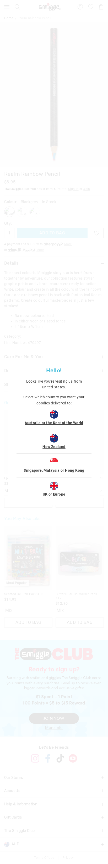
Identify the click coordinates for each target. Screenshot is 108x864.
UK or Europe (54, 494)
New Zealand (53, 447)
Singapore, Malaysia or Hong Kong (54, 470)
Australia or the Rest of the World (54, 423)
